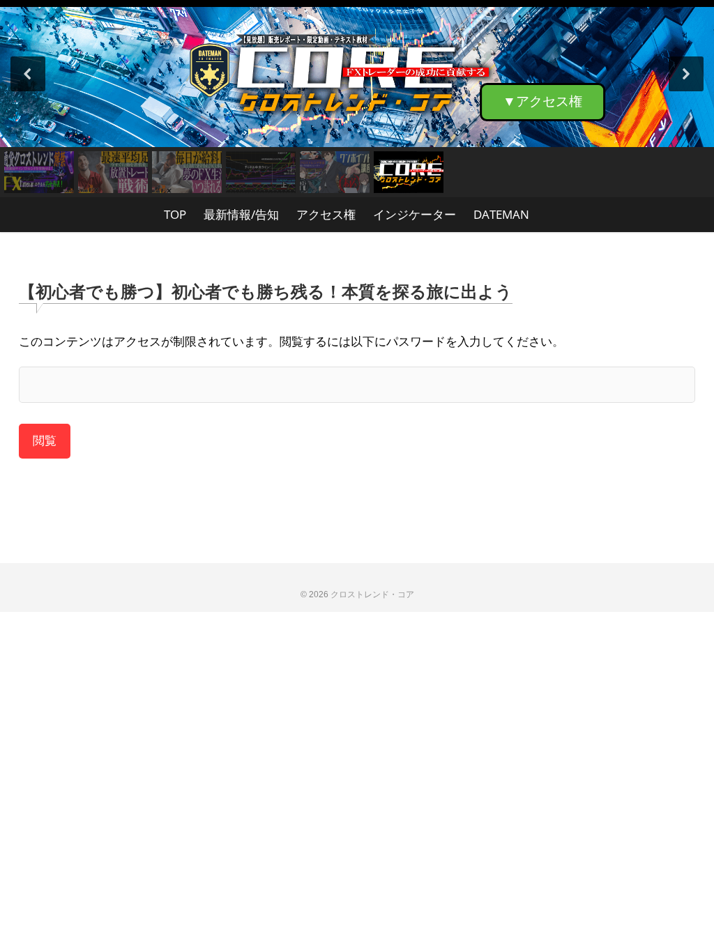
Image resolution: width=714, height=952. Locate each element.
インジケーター (414, 214)
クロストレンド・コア (372, 594)
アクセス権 (326, 214)
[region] (357, 98)
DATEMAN (501, 214)
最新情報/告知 (241, 214)
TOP (175, 214)
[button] (357, 73)
